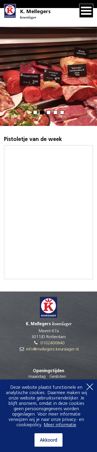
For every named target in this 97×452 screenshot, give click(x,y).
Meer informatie (60, 425)
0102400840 (52, 343)
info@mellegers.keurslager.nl (52, 349)
